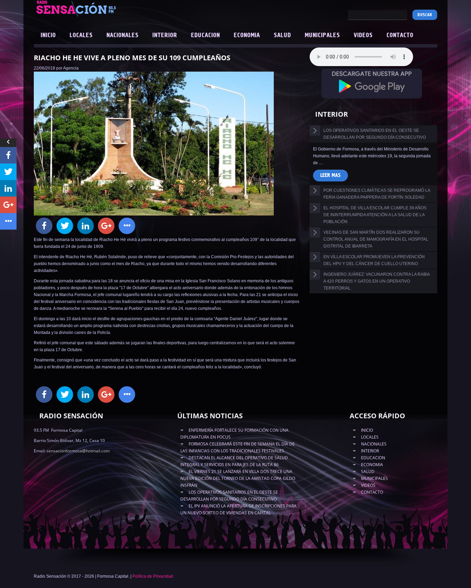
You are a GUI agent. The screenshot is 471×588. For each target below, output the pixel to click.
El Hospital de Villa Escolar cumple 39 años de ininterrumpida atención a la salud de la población (375, 215)
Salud (282, 35)
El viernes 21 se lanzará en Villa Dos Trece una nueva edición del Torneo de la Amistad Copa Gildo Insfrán (237, 478)
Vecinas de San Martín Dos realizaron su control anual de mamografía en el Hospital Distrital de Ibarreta (375, 239)
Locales (81, 35)
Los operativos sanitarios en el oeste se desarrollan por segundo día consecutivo (374, 134)
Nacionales (123, 35)
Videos (363, 35)
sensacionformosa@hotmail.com (78, 451)
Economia (247, 35)
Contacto (400, 35)
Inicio (48, 35)
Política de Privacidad (152, 576)
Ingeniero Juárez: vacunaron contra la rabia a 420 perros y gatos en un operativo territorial (376, 281)
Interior (164, 35)
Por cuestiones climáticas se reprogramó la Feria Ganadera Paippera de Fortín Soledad (376, 194)
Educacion (205, 35)
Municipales (322, 35)
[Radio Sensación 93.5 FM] (115, 8)
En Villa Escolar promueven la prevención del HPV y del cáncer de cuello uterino (374, 260)
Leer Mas (330, 175)
